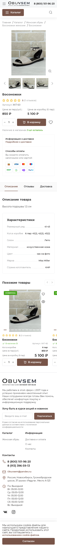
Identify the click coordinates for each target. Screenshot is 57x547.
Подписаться (44, 416)
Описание (11, 186)
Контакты (30, 448)
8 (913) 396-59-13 (18, 465)
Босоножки (9, 339)
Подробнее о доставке (18, 142)
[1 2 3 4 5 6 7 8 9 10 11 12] (25, 311)
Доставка (46, 186)
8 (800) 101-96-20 (19, 461)
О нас (28, 444)
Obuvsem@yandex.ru (19, 471)
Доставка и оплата (35, 439)
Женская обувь (10, 439)
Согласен (28, 541)
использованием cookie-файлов (20, 535)
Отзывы (29, 186)
